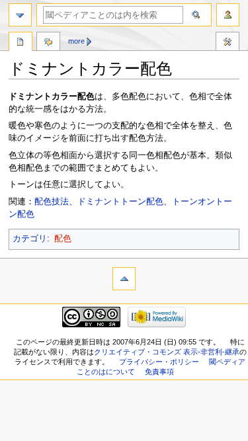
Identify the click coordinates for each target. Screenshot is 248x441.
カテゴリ (30, 238)
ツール (227, 43)
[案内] (20, 14)
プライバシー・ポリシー (159, 362)
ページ (20, 43)
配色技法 (51, 201)
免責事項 (159, 372)
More (76, 41)
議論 (48, 43)
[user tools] (227, 14)
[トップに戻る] (124, 278)
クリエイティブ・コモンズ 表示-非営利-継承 (166, 352)
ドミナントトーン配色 (120, 201)
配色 (62, 238)
